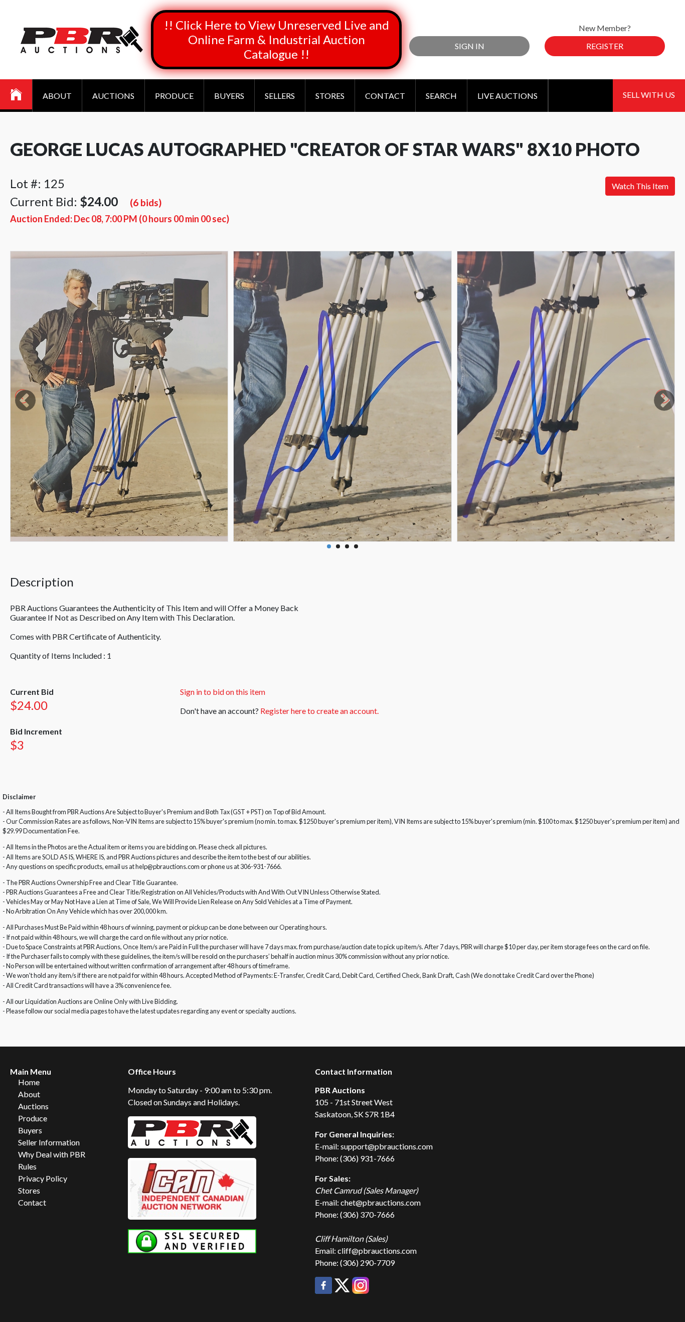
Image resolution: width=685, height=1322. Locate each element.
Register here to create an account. (319, 710)
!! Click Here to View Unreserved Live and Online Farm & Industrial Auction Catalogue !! (276, 39)
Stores (330, 95)
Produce (174, 95)
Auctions (113, 95)
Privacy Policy (42, 1178)
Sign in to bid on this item (222, 691)
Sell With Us (649, 94)
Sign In (469, 46)
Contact (385, 95)
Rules (27, 1166)
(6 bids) (145, 202)
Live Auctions (507, 95)
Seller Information (49, 1142)
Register (604, 46)
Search (441, 95)
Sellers (280, 95)
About (57, 95)
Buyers (229, 95)
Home (29, 1082)
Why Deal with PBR (51, 1154)
